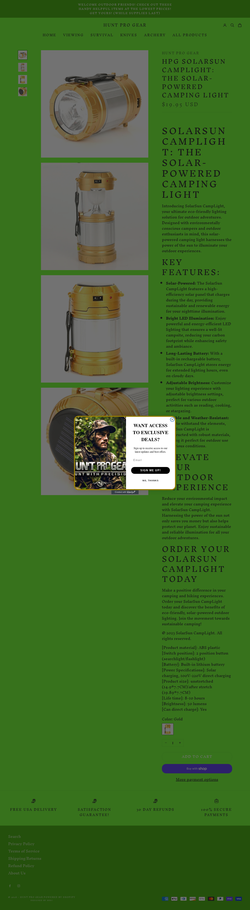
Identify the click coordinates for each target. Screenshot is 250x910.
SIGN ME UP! (150, 470)
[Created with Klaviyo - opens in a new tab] (125, 492)
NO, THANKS (151, 480)
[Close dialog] (172, 419)
